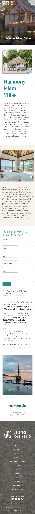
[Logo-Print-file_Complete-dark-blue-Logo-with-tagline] (9, 3)
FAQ (17, 477)
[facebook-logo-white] (19, 499)
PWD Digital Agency (17, 510)
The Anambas (18, 485)
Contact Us (17, 489)
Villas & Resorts (17, 461)
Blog (17, 481)
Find (17, 465)
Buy (17, 469)
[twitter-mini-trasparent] (12, 499)
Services (17, 449)
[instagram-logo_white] (16, 499)
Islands (17, 453)
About (17, 445)
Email (5, 256)
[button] (32, 4)
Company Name (7, 263)
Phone (5, 271)
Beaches (17, 457)
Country (5, 239)
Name (5, 248)
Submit (6, 284)
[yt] (22, 499)
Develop (17, 473)
